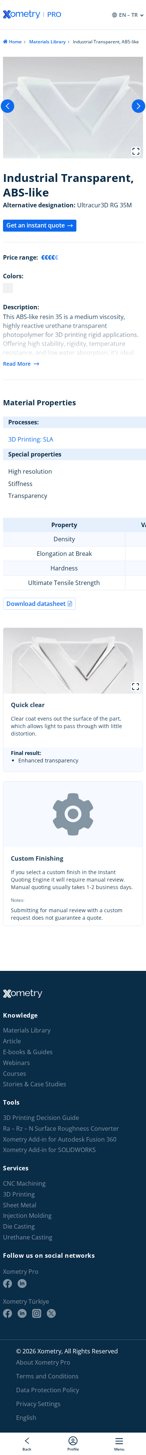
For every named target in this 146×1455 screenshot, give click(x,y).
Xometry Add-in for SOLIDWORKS (49, 1150)
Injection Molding (27, 1216)
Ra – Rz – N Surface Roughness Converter (61, 1129)
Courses (14, 1074)
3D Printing (19, 1194)
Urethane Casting (27, 1237)
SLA (48, 439)
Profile (73, 1448)
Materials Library (47, 41)
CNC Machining (24, 1184)
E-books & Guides (28, 1052)
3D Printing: (25, 439)
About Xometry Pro (43, 1362)
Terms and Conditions (47, 1376)
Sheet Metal (19, 1205)
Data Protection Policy (47, 1390)
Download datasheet (36, 604)
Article (12, 1041)
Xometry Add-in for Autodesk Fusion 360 (59, 1139)
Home (15, 41)
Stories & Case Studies (34, 1084)
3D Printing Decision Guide (41, 1118)
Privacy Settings (38, 1404)
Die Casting (19, 1226)
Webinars (16, 1063)
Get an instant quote (35, 225)
